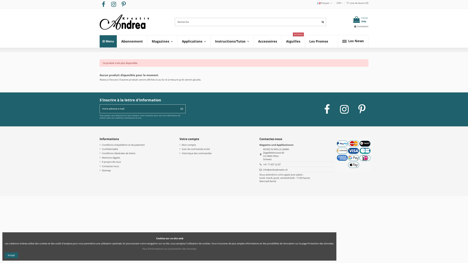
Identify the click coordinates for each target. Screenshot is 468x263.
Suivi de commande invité (196, 149)
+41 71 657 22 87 (272, 164)
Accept (11, 255)
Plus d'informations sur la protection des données (169, 248)
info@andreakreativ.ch (275, 169)
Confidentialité (110, 149)
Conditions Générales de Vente (118, 153)
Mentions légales (111, 157)
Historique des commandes (197, 153)
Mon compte (189, 144)
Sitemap (106, 170)
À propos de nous (111, 161)
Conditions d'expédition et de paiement (123, 144)
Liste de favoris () (358, 3)
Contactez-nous (110, 166)
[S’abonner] (181, 109)
